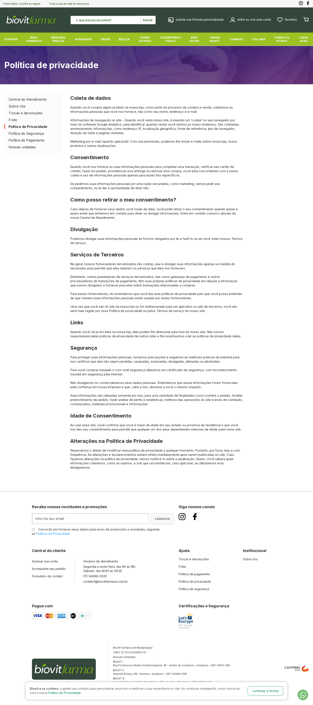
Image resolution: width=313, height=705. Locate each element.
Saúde (105, 39)
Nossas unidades (22, 147)
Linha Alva (303, 39)
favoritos (291, 19)
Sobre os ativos (281, 39)
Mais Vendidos (34, 39)
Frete (13, 120)
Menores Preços (58, 39)
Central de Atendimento (28, 99)
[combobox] (105, 20)
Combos (236, 39)
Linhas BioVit (215, 39)
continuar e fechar (265, 691)
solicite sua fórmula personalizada (200, 19)
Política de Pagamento (27, 140)
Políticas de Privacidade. (53, 533)
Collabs (258, 39)
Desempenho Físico (171, 39)
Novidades (83, 39)
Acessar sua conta (45, 561)
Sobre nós (17, 106)
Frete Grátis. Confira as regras (21, 3)
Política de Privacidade (28, 126)
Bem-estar (194, 39)
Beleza (124, 39)
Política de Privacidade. (64, 693)
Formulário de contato (47, 576)
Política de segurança (194, 589)
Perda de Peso (145, 39)
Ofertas (11, 39)
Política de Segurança (26, 133)
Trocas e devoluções (25, 113)
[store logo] (30, 20)
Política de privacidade (195, 581)
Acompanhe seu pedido (49, 569)
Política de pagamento (194, 574)
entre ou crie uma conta (254, 19)
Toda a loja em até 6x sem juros (69, 3)
